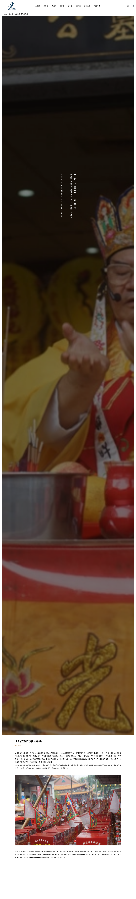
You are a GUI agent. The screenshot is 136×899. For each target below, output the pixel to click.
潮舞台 (11, 14)
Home (5, 14)
